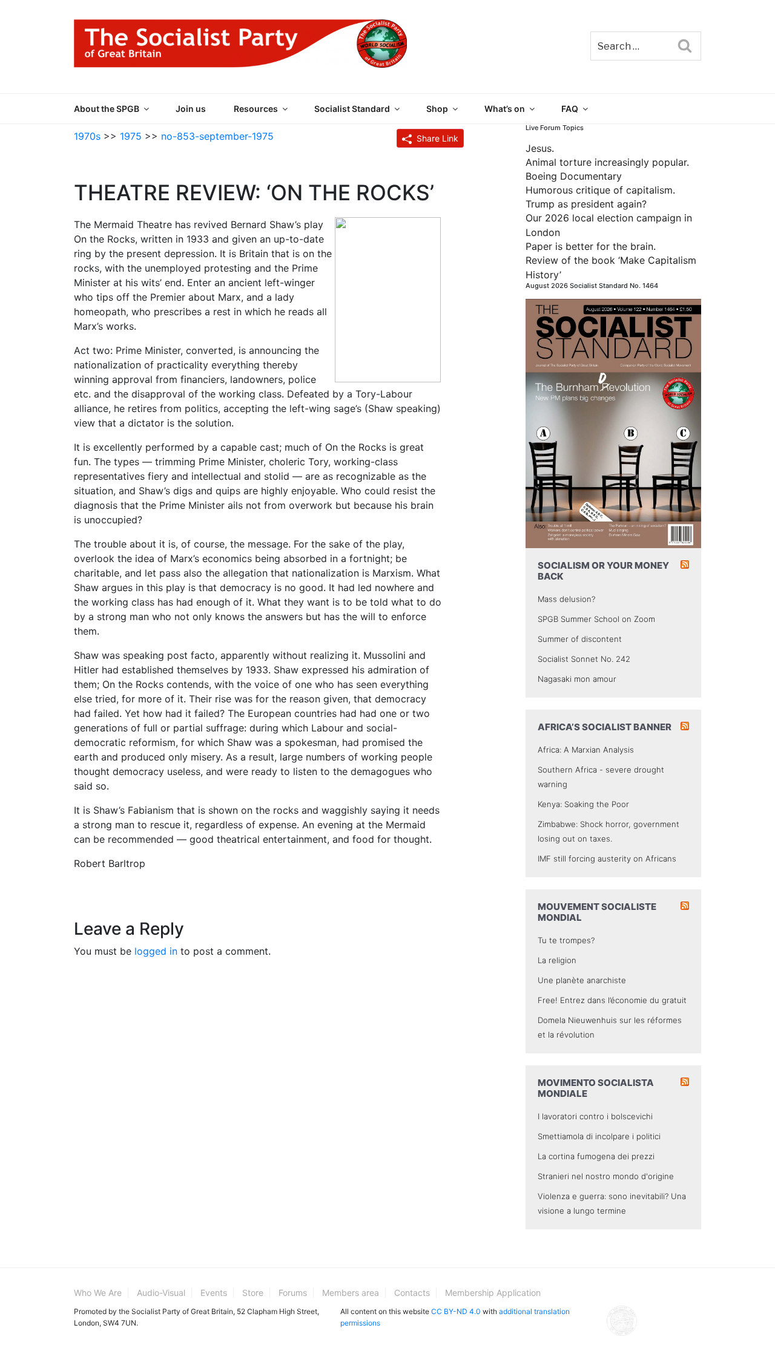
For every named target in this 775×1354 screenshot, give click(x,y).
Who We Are (98, 1292)
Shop (437, 108)
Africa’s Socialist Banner (604, 727)
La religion (557, 960)
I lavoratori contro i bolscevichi (595, 1116)
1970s (87, 136)
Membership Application (493, 1292)
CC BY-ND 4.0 (456, 1311)
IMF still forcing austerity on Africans (607, 858)
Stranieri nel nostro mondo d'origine (606, 1176)
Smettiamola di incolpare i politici (599, 1136)
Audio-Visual (161, 1292)
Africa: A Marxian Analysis (586, 749)
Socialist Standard (352, 108)
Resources (256, 108)
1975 (131, 136)
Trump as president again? (586, 204)
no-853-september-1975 (217, 136)
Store (252, 1292)
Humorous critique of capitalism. (600, 190)
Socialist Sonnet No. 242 (584, 659)
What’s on (504, 108)
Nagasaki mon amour (577, 679)
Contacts (412, 1292)
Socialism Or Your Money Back (603, 571)
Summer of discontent (580, 639)
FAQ (569, 108)
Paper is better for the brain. (591, 246)
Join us (191, 108)
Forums (293, 1292)
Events (213, 1292)
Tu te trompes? (566, 940)
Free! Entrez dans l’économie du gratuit (612, 1000)
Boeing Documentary (574, 176)
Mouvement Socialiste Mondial (597, 912)
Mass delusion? (566, 599)
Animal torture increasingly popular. (607, 162)
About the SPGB (106, 108)
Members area (350, 1292)
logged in (155, 951)
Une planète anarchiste (582, 980)
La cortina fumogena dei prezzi (596, 1156)
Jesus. (540, 148)
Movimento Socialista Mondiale (596, 1088)
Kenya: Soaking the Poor (583, 804)
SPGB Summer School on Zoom (596, 619)
